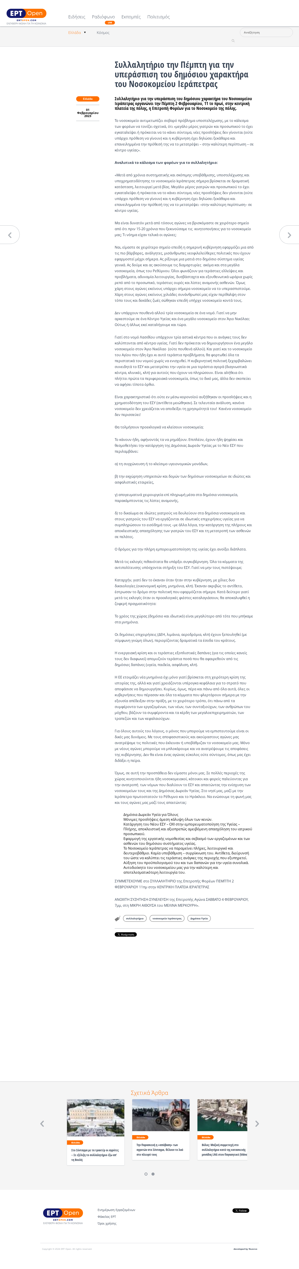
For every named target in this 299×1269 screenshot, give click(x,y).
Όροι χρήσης (107, 1223)
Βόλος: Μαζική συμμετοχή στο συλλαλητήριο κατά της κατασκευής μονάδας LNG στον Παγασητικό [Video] (225, 1150)
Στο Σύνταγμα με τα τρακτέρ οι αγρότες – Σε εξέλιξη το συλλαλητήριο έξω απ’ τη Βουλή (95, 1155)
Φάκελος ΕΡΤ (107, 1217)
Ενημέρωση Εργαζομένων (116, 1210)
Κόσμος (103, 32)
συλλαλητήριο (135, 918)
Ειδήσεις (76, 17)
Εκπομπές (131, 17)
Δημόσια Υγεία (199, 918)
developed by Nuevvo (245, 1249)
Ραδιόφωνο (103, 19)
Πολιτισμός (158, 17)
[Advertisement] (184, 1003)
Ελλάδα (74, 32)
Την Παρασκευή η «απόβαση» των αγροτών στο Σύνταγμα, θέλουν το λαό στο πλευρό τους (160, 1150)
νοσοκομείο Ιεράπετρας (167, 918)
